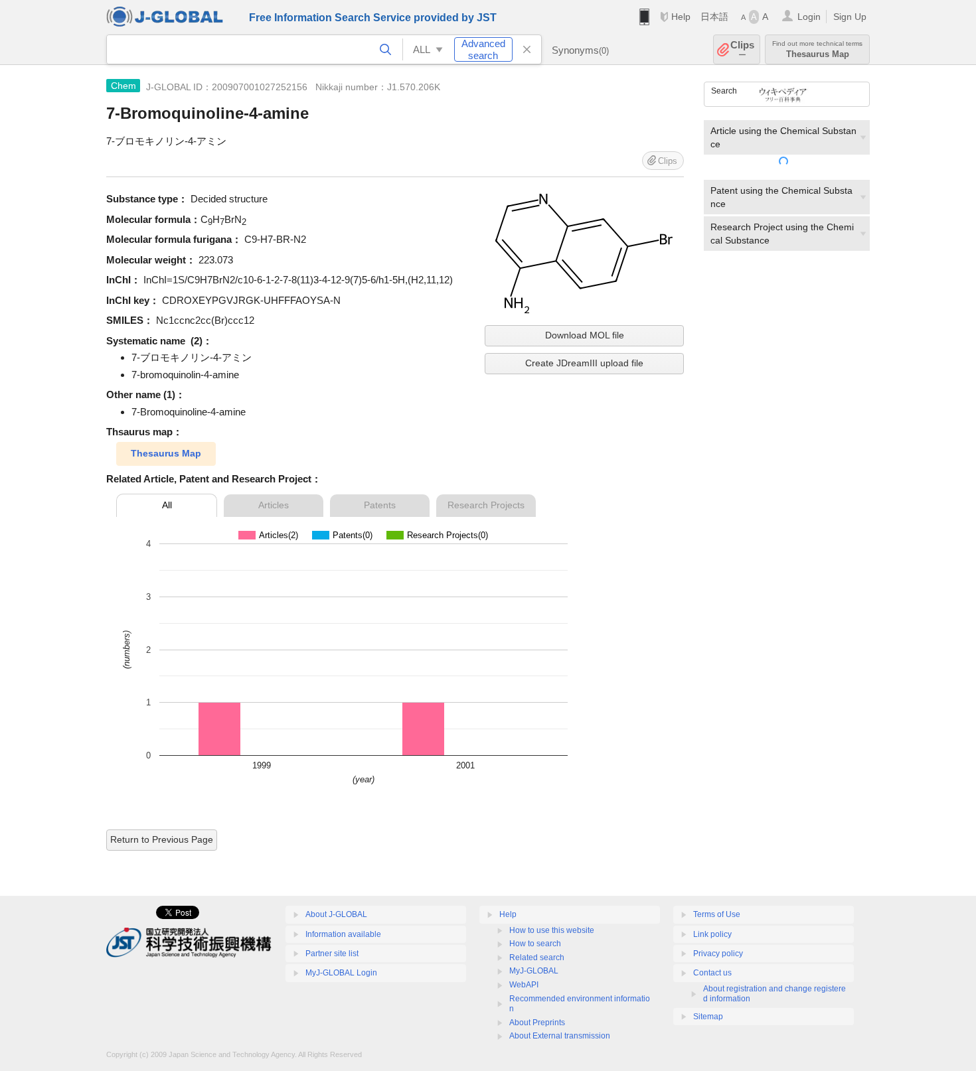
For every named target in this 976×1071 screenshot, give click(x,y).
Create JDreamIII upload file (584, 363)
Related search (536, 957)
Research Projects (486, 505)
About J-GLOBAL (336, 914)
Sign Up (849, 16)
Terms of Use (716, 914)
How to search (535, 943)
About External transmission (559, 1035)
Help (681, 16)
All (167, 505)
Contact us (712, 972)
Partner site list (332, 953)
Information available (343, 934)
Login (809, 16)
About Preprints (537, 1022)
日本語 (714, 16)
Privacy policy (718, 953)
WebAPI (523, 984)
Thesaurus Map (166, 453)
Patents (380, 505)
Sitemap (708, 1016)
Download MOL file (584, 335)
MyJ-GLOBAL (533, 970)
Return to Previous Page (161, 839)
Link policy (712, 934)
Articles (273, 505)
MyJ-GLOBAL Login (341, 972)
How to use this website (551, 930)
